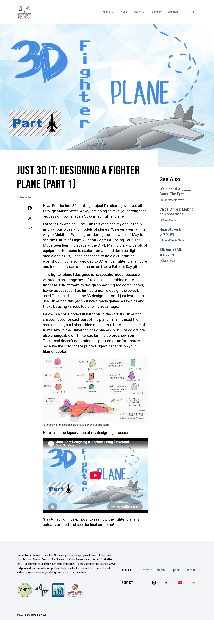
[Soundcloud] (193, 583)
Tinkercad (60, 296)
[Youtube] (180, 583)
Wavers (147, 570)
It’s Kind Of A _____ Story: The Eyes (175, 191)
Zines (124, 12)
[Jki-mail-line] (30, 228)
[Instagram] (167, 583)
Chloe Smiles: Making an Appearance (176, 211)
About (137, 12)
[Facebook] (30, 208)
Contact (173, 12)
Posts (106, 12)
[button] (193, 12)
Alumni (161, 570)
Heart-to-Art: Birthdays (170, 232)
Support (156, 12)
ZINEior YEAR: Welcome (170, 252)
